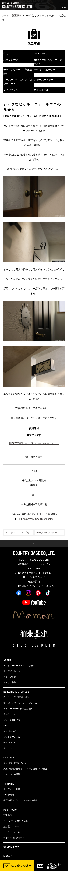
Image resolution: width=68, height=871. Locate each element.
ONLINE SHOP (11, 846)
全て (5, 53)
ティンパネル (10, 89)
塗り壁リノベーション (13, 826)
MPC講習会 (8, 794)
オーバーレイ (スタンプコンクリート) (17, 81)
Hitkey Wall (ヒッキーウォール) (48, 61)
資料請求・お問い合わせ (15, 763)
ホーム (5, 15)
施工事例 (17, 15)
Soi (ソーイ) (40, 53)
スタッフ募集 (9, 682)
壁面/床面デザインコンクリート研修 (20, 800)
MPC (5, 725)
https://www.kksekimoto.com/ (37, 518)
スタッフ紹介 (9, 677)
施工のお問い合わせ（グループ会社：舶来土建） (26, 769)
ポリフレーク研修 (11, 789)
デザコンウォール (11, 737)
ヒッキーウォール (11, 832)
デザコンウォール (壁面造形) (17, 71)
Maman (7, 856)
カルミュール (41, 89)
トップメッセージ (11, 671)
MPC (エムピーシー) (45, 69)
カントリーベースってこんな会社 (19, 665)
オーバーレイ (9, 731)
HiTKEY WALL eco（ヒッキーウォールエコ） (34, 443)
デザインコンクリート (13, 720)
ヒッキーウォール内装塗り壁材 (18, 708)
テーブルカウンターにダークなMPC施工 (50, 532)
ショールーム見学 (11, 774)
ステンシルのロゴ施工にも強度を (21, 532)
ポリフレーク (10, 59)
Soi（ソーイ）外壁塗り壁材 (16, 697)
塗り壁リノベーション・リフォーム (20, 703)
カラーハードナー (44, 79)
